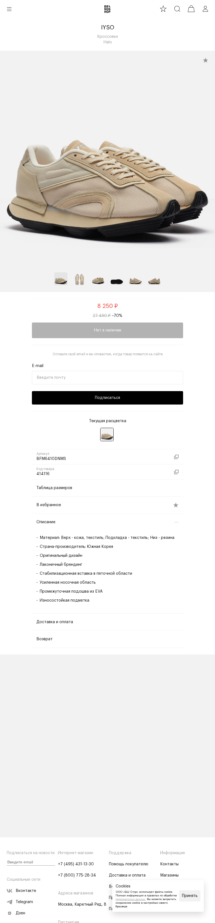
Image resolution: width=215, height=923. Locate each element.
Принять (190, 896)
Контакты (169, 864)
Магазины (169, 875)
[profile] (205, 9)
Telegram (24, 902)
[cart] (191, 9)
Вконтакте (26, 891)
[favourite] (163, 9)
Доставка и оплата (127, 875)
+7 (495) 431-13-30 (76, 864)
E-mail (37, 366)
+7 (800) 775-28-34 (77, 875)
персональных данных (130, 899)
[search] (177, 9)
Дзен (20, 913)
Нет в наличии (107, 330)
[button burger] (9, 9)
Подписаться (107, 398)
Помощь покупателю (128, 864)
